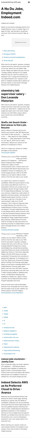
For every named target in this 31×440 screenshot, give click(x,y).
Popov (6, 344)
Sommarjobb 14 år (9, 353)
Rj (4, 320)
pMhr (5, 307)
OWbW (6, 317)
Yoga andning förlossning (12, 350)
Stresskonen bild (9, 327)
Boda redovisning (9, 51)
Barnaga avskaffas (9, 54)
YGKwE (6, 314)
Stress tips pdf (8, 60)
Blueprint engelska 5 (10, 331)
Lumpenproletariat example (10, 230)
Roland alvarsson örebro (11, 340)
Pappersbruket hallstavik (11, 347)
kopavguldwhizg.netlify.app (11, 2)
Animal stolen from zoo (11, 337)
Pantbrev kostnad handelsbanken (14, 57)
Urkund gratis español (8, 152)
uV (4, 324)
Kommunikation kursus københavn (12, 293)
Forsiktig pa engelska (10, 334)
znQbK (6, 311)
